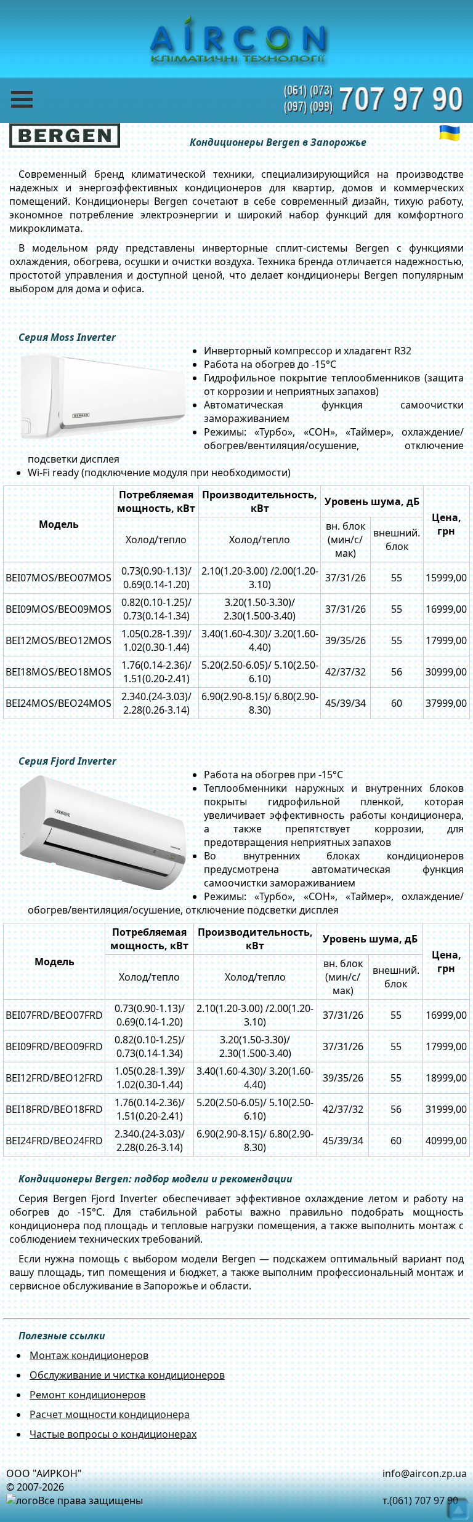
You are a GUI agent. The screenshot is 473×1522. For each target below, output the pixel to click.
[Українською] (449, 133)
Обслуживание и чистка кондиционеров (127, 1375)
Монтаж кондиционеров (89, 1355)
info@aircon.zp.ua (424, 1473)
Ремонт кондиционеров (87, 1394)
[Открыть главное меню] (31, 99)
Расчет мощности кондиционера (110, 1414)
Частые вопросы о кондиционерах (113, 1434)
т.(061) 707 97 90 (420, 1500)
